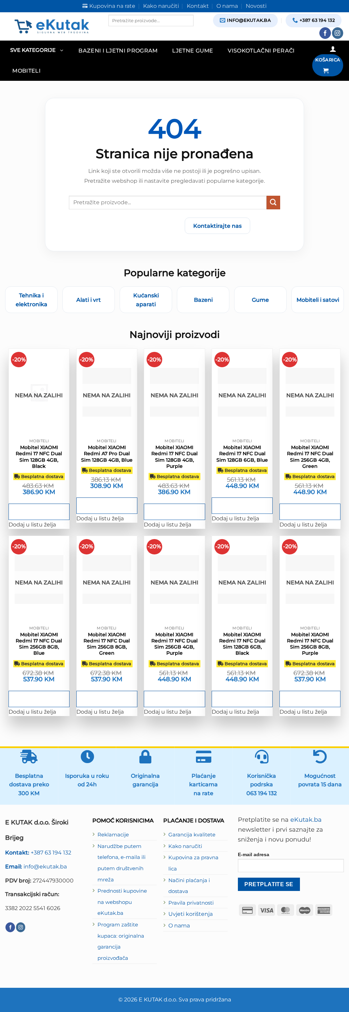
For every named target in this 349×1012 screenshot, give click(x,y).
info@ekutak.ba (36, 866)
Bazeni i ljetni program (118, 50)
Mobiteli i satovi (318, 299)
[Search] (114, 32)
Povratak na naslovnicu (139, 225)
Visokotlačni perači (261, 50)
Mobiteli (26, 70)
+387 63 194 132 (38, 852)
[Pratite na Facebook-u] (325, 33)
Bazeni (203, 299)
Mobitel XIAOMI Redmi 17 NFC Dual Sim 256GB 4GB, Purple (174, 643)
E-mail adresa (253, 854)
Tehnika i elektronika (31, 300)
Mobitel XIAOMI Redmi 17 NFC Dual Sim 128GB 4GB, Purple (174, 456)
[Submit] (273, 202)
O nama (179, 925)
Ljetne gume (192, 50)
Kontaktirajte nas (217, 225)
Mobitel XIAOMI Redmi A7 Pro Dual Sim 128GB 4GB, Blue (107, 453)
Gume (260, 299)
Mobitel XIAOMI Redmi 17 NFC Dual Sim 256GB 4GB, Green (310, 456)
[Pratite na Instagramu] (338, 33)
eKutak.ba (306, 819)
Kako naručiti (185, 846)
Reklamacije (113, 835)
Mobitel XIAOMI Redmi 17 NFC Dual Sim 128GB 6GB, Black (242, 643)
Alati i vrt (88, 299)
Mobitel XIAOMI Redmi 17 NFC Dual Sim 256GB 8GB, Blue (39, 643)
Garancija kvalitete (191, 835)
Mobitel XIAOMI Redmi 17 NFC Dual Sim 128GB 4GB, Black (39, 456)
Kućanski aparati (146, 300)
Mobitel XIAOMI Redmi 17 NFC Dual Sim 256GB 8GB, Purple (310, 643)
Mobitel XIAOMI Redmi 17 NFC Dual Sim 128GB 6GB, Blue (242, 453)
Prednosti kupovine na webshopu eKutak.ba (122, 902)
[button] (36, 51)
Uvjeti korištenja (190, 913)
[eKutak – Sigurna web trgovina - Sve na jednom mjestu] (52, 26)
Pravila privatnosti (191, 903)
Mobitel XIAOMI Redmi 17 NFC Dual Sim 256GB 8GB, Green (107, 643)
